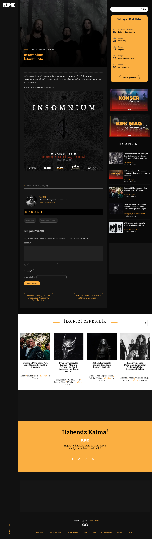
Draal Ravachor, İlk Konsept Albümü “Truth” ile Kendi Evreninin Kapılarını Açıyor (135, 206)
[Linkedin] (38, 212)
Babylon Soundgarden (126, 32)
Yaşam (135, 180)
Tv (132, 163)
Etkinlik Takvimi (73, 532)
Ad (26, 265)
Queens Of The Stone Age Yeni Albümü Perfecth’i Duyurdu (35, 365)
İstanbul (42, 49)
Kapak (129, 163)
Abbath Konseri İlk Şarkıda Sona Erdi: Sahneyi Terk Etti (102, 365)
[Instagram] (29, 212)
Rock (134, 195)
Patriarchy (122, 41)
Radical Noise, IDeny (126, 58)
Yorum (27, 243)
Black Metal (94, 376)
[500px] (35, 212)
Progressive (127, 213)
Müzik (130, 180)
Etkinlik (33, 49)
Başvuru (120, 532)
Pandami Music (124, 67)
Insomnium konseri (48, 220)
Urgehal (121, 49)
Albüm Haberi (136, 213)
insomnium (30, 220)
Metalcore (132, 230)
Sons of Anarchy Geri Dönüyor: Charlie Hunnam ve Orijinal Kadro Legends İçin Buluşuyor (136, 156)
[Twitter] (26, 212)
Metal (125, 215)
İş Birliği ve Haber (55, 532)
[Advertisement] (130, 258)
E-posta (28, 271)
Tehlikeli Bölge (95, 378)
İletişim (131, 532)
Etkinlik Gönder (90, 532)
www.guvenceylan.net (47, 202)
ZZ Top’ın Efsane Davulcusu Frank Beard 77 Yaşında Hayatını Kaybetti (137, 173)
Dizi (125, 163)
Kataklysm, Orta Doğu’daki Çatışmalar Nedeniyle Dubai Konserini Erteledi (135, 366)
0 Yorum (51, 49)
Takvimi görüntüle (129, 77)
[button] (137, 323)
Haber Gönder (106, 532)
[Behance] (32, 212)
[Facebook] (42, 212)
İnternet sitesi (30, 277)
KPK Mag (39, 532)
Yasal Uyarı (94, 521)
